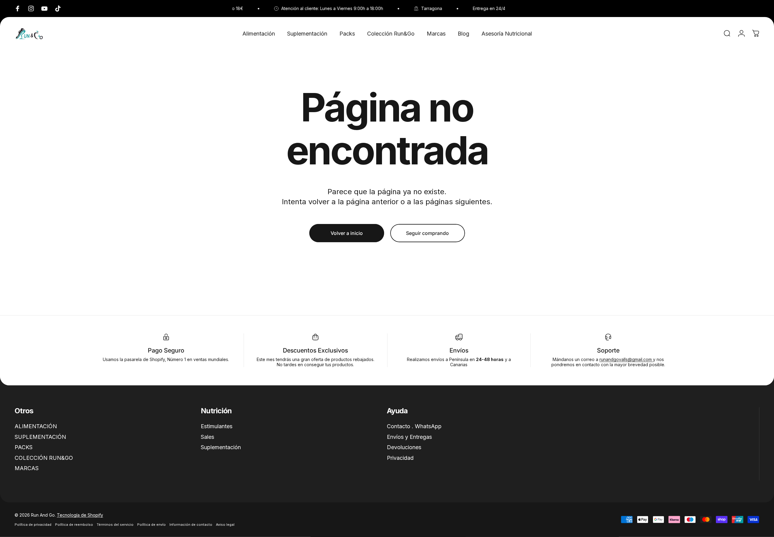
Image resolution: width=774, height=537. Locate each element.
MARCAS (27, 468)
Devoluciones (404, 447)
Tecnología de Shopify (80, 515)
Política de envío (151, 524)
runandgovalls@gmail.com (626, 359)
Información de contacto (190, 524)
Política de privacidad (33, 524)
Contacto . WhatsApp (414, 426)
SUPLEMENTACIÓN (40, 436)
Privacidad (400, 457)
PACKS (24, 447)
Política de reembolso (74, 524)
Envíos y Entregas (409, 436)
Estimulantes (216, 426)
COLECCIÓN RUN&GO (44, 457)
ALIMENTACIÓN (36, 426)
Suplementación (221, 447)
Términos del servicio (115, 524)
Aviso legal (225, 524)
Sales (207, 436)
